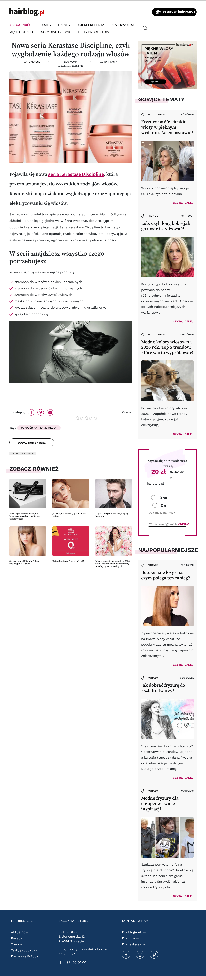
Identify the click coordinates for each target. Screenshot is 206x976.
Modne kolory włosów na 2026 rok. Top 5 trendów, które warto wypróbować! (167, 347)
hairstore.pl (68, 932)
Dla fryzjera (122, 25)
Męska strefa (21, 32)
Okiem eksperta (90, 25)
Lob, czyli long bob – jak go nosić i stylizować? (165, 226)
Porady (45, 25)
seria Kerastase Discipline (76, 174)
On (163, 505)
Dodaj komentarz (32, 442)
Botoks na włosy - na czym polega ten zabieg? (165, 575)
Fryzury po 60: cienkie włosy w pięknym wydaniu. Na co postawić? (167, 127)
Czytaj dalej (183, 202)
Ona (163, 497)
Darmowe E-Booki (55, 32)
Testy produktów (93, 32)
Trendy (64, 25)
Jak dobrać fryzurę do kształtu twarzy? (163, 688)
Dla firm (128, 938)
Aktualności (20, 25)
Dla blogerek (132, 932)
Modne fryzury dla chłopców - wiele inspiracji (160, 803)
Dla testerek (131, 944)
